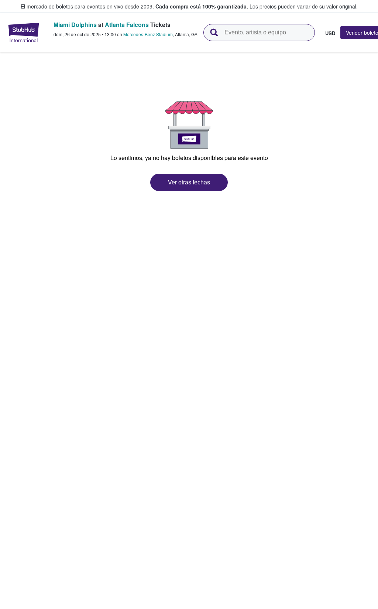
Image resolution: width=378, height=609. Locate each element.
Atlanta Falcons (127, 24)
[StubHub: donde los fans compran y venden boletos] (23, 32)
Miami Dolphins (75, 24)
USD (330, 33)
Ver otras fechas (189, 182)
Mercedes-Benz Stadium (148, 34)
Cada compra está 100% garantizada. (201, 6)
